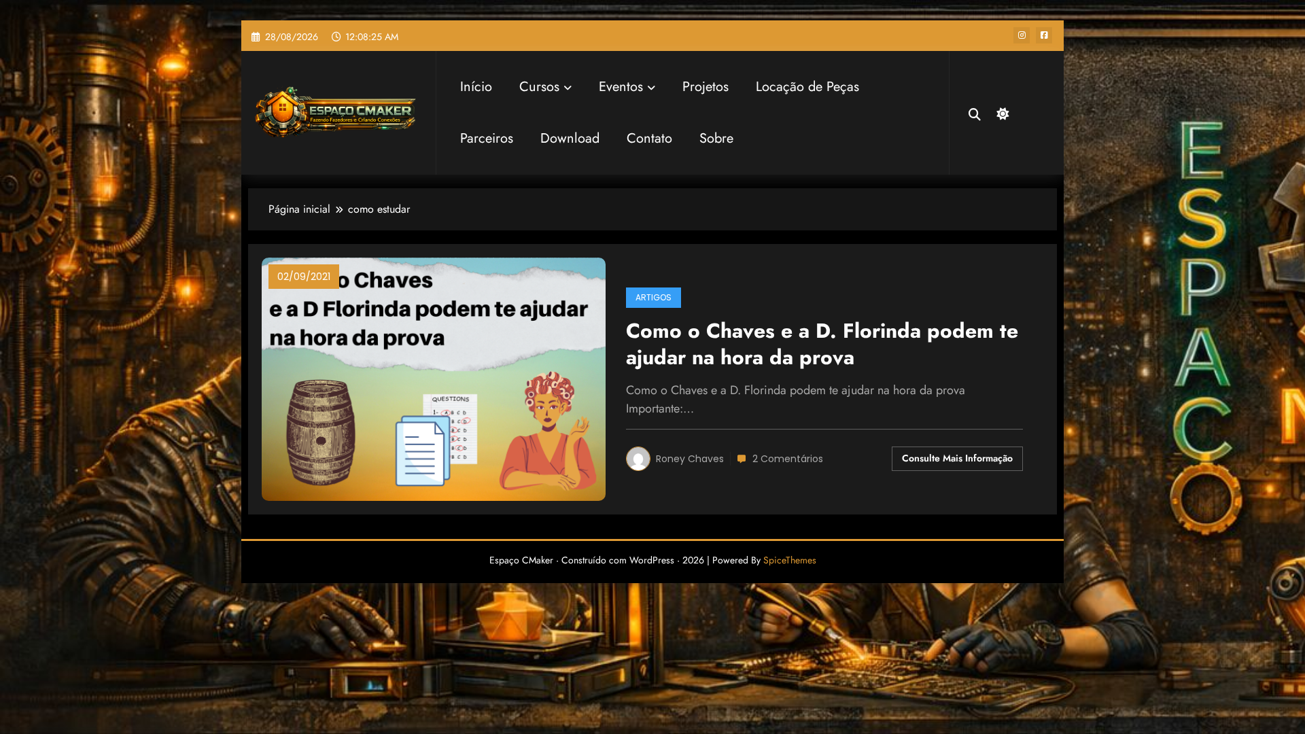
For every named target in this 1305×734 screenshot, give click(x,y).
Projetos (705, 87)
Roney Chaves (690, 459)
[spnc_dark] (1001, 112)
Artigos (654, 297)
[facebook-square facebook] (1044, 35)
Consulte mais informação (957, 458)
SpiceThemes (789, 560)
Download (569, 138)
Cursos (539, 87)
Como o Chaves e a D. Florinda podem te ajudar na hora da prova (822, 344)
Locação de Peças (807, 87)
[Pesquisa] (974, 112)
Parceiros (486, 138)
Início (476, 87)
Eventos (621, 87)
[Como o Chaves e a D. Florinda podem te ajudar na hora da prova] (434, 378)
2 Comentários (787, 459)
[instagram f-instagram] (1021, 35)
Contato (649, 138)
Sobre (716, 138)
